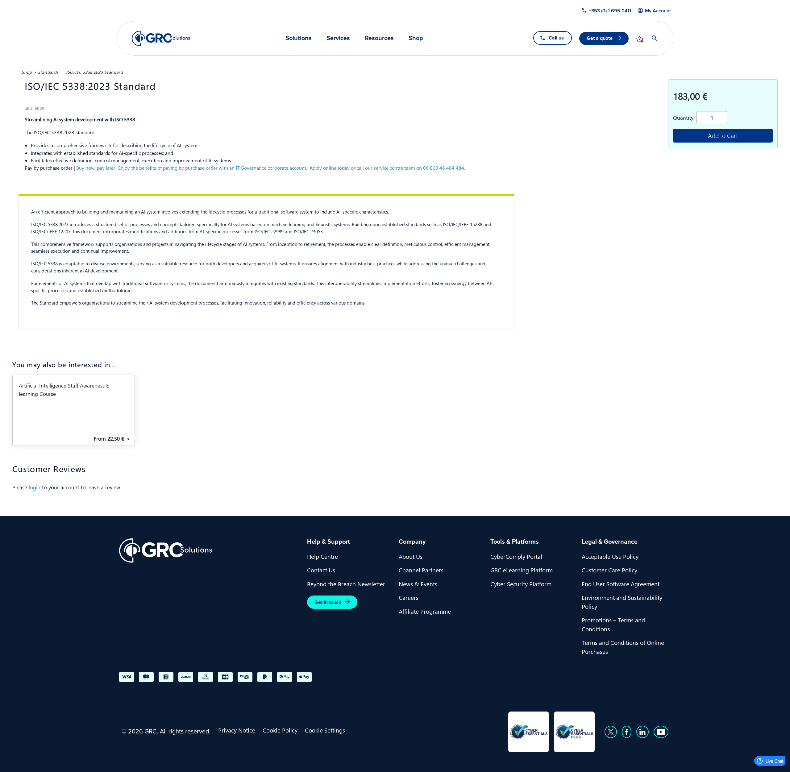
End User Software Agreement (620, 584)
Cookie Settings (325, 730)
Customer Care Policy (609, 570)
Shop (416, 38)
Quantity (683, 117)
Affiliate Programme (425, 611)
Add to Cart (723, 135)
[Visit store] (639, 38)
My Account (658, 10)
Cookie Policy (280, 730)
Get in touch (327, 602)
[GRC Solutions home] (209, 550)
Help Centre (322, 556)
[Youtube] (661, 732)
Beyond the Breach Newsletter (346, 584)
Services (338, 38)
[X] (611, 732)
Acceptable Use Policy (610, 556)
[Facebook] (626, 732)
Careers (408, 597)
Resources (379, 38)
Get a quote (600, 38)
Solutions (298, 38)
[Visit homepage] (161, 38)
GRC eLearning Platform (521, 570)
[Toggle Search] (654, 38)
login (34, 487)
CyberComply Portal (516, 556)
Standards (48, 72)
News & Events (418, 584)
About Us (410, 556)
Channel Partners (421, 570)
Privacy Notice (236, 730)
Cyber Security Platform (520, 584)
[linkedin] (642, 732)
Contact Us (321, 570)
